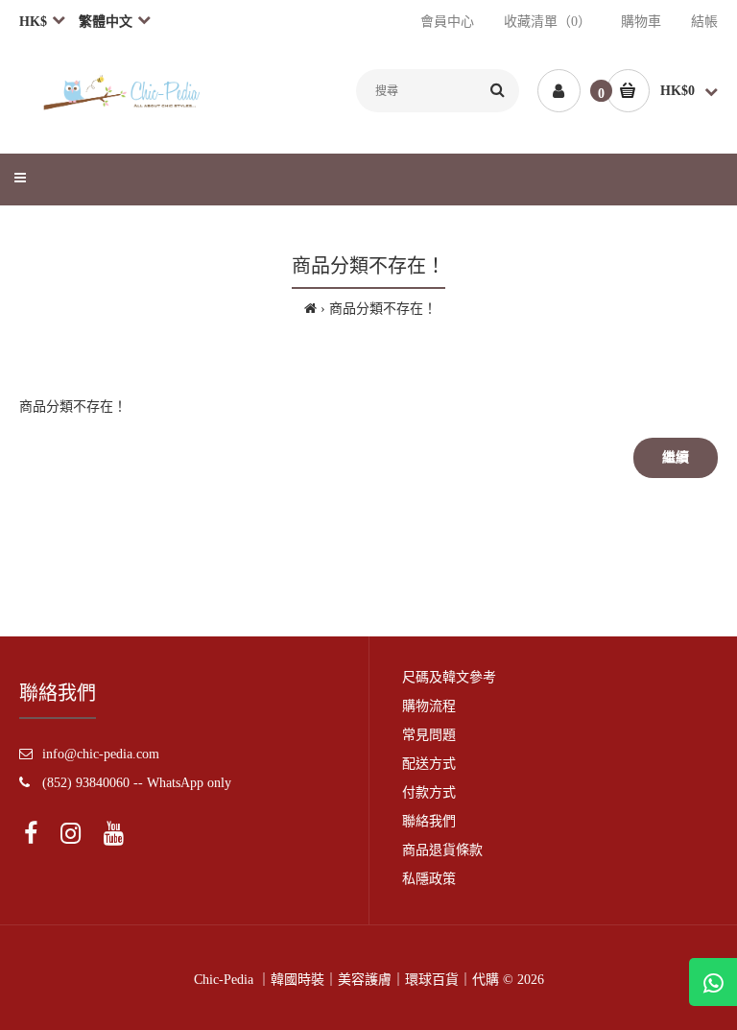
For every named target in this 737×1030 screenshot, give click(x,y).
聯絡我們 (429, 821)
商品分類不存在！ (383, 308)
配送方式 (429, 763)
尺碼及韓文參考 (449, 677)
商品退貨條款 (442, 850)
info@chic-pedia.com (100, 754)
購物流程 (429, 706)
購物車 (641, 21)
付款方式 (429, 792)
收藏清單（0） (547, 21)
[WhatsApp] (713, 982)
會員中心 (447, 21)
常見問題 (429, 735)
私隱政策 (429, 879)
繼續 (675, 457)
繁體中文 (105, 21)
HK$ (33, 21)
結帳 (704, 21)
